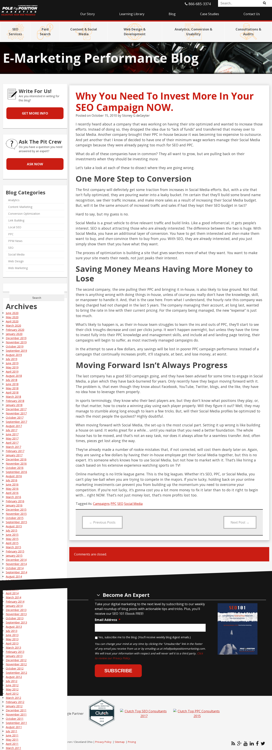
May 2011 (12, 739)
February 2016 (15, 501)
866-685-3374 (199, 3)
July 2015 (11, 530)
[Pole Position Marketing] (34, 8)
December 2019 (16, 338)
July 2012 (11, 681)
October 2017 (14, 417)
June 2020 (12, 313)
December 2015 (16, 509)
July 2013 (11, 631)
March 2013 (13, 647)
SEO (120, 503)
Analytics (14, 200)
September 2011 (16, 723)
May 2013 (12, 639)
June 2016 (12, 484)
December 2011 (16, 710)
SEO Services (15, 31)
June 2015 (12, 535)
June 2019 (12, 363)
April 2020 (12, 321)
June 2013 (12, 635)
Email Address (107, 620)
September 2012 (16, 673)
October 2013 (14, 618)
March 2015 (13, 547)
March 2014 (13, 597)
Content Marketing (20, 207)
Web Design (16, 261)
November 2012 (16, 664)
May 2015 (12, 539)
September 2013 (16, 622)
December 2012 (16, 660)
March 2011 (13, 748)
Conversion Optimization (24, 213)
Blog (172, 14)
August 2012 (14, 677)
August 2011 (14, 727)
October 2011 (14, 719)
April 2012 (12, 693)
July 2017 (11, 430)
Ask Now (35, 164)
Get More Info (35, 113)
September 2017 (16, 422)
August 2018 (14, 376)
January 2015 (14, 555)
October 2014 (14, 568)
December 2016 (16, 459)
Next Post (240, 522)
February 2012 (15, 702)
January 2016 (14, 505)
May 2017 (12, 438)
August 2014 (14, 576)
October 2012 (14, 668)
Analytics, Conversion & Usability (193, 31)
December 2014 (16, 560)
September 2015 (16, 522)
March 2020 (13, 325)
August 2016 (14, 476)
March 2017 (13, 447)
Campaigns (101, 503)
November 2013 (16, 614)
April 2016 (12, 493)
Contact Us (252, 14)
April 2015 (12, 543)
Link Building (16, 220)
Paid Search (45, 31)
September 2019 (16, 350)
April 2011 (12, 744)
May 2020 (12, 317)
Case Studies (209, 14)
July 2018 (11, 380)
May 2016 (12, 489)
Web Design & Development (135, 31)
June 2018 (12, 384)
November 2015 (16, 514)
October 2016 (14, 468)
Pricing (132, 742)
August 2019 (14, 355)
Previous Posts (102, 522)
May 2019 (12, 367)
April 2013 (12, 643)
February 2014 (15, 601)
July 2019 (11, 359)
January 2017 (14, 455)
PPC (113, 503)
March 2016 (13, 497)
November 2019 (16, 342)
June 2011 (12, 735)
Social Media (133, 503)
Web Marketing (18, 268)
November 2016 (16, 463)
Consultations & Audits (248, 31)
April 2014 (12, 593)
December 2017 (16, 409)
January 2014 (14, 606)
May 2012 (12, 689)
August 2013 (14, 627)
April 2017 (12, 443)
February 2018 (15, 401)
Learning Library (131, 14)
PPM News (15, 241)
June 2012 (12, 685)
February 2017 (15, 451)
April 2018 (12, 392)
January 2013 (14, 656)
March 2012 (13, 698)
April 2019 (12, 371)
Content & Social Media (83, 31)
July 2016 (11, 480)
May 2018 (12, 388)
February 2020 (15, 330)
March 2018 (13, 396)
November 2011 (16, 714)
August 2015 (14, 526)
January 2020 (14, 334)
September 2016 (16, 472)
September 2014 (16, 572)
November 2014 (16, 564)
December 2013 (16, 610)
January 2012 (14, 706)
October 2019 (14, 346)
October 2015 (14, 518)
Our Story (87, 14)
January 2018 (14, 405)
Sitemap (120, 742)
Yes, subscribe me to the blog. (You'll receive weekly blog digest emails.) (144, 637)
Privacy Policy (103, 742)
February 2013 (15, 652)
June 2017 (12, 434)
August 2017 (14, 426)
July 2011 (11, 731)
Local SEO (14, 227)
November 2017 (16, 413)
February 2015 (15, 551)
